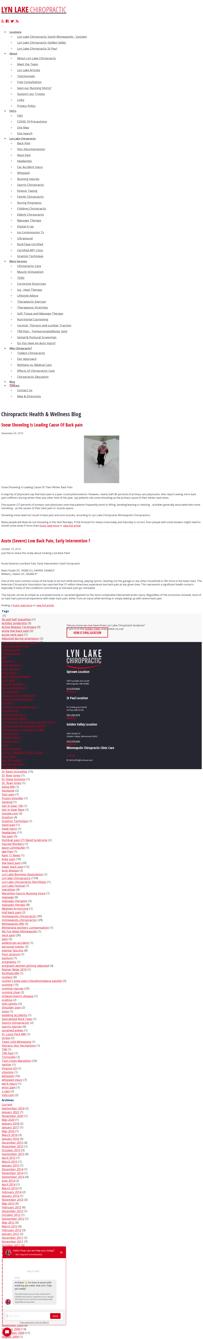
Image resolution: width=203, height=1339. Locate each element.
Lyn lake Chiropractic (16, 878)
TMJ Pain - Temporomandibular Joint (42, 331)
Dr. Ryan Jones (11, 783)
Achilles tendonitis (14, 623)
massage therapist (14, 901)
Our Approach (26, 359)
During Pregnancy (29, 203)
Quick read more (49, 525)
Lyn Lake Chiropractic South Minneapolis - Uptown (52, 37)
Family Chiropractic (30, 197)
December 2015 (12, 1142)
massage (8, 897)
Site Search (24, 133)
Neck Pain (24, 155)
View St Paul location (87, 632)
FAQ (20, 115)
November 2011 (12, 1241)
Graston (7, 817)
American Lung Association (20, 642)
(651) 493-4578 (73, 714)
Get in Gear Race (13, 809)
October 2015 (11, 1150)
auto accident (11, 665)
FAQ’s (13, 111)
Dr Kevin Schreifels (14, 771)
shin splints (10, 1004)
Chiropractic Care (29, 266)
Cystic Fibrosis (12, 749)
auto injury (9, 672)
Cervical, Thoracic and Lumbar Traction (44, 325)
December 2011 (12, 1238)
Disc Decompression (31, 149)
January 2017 (10, 1127)
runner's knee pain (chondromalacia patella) (32, 981)
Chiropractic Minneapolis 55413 (23, 726)
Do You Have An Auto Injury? (36, 343)
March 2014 (9, 1188)
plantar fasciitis (12, 950)
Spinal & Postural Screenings (36, 337)
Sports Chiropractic (30, 185)
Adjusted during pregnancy (20, 638)
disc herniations (13, 764)
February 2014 (11, 1192)
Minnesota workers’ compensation (25, 927)
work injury (9, 1083)
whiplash (8, 1076)
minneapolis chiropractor (19, 920)
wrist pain (9, 1087)
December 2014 (12, 1169)
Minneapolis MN (13, 924)
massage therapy (13, 905)
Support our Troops (31, 94)
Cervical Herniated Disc (17, 699)
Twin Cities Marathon (16, 1061)
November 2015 (12, 1146)
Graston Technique (30, 256)
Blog (12, 382)
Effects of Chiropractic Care (36, 371)
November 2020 (12, 1116)
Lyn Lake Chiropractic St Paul (37, 48)
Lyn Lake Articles (28, 70)
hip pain (7, 836)
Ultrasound (25, 238)
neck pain (8, 935)
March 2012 (9, 1226)
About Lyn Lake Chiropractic (36, 58)
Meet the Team (27, 64)
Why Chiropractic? (21, 348)
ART (4, 657)
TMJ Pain (8, 1053)
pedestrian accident (15, 943)
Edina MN (8, 787)
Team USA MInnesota (16, 1042)
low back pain (11, 863)
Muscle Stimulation (30, 272)
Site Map (23, 127)
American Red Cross (15, 646)
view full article (72, 525)
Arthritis (7, 661)
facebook (8, 790)
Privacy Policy (26, 106)
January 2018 (10, 1123)
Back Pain (23, 143)
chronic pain (10, 741)
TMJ (4, 1049)
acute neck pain (12, 634)
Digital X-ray (25, 226)
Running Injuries (28, 179)
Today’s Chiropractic (31, 353)
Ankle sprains (11, 653)
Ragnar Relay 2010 (14, 969)
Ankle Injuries (11, 650)
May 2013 (8, 1203)
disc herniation (12, 760)
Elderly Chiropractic (30, 214)
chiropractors (11, 737)
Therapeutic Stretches (32, 307)
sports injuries (12, 1026)
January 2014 (10, 1196)
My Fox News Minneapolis (19, 931)
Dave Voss (9, 756)
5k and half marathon (16, 619)
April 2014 (8, 1184)
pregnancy (9, 962)
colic (5, 745)
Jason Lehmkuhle (13, 848)
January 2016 (10, 1139)
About (13, 53)
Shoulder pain (11, 1007)
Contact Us (24, 390)
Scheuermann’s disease (17, 996)
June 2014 (8, 1181)
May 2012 (8, 1222)
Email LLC (71, 691)
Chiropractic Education (33, 377)
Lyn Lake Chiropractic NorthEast (24, 882)
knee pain (8, 859)
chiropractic (10, 711)
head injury (9, 829)
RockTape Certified (30, 244)
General (7, 802)
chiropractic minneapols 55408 (23, 730)
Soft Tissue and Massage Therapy (40, 313)
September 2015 (13, 1154)
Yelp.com (8, 1095)
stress (6, 1038)
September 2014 (13, 1177)
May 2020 (8, 1120)
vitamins (7, 1072)
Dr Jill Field (9, 768)
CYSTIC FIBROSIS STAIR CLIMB (22, 752)
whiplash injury (12, 1080)
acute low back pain (15, 631)
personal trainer (13, 946)
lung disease (10, 870)
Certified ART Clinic (30, 250)
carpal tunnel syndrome (18, 695)
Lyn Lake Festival (13, 886)
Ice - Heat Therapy (29, 290)
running (7, 985)
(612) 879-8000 (73, 688)
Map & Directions (29, 396)
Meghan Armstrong (15, 908)
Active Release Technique (19, 627)
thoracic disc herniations (19, 1045)
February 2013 (11, 1207)
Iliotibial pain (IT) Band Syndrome (24, 840)
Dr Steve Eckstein (14, 779)
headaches (9, 832)
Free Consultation (29, 82)
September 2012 (13, 1219)
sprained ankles (12, 1030)
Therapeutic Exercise (31, 301)
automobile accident (16, 676)
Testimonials (26, 76)
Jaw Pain (7, 851)
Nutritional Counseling (32, 319)
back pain (8, 680)
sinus (5, 1011)
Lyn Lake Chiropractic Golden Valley (41, 42)
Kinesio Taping (27, 191)
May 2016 (8, 1131)
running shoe (11, 992)
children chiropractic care (19, 707)
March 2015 (9, 1161)
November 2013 (12, 1200)
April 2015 (8, 1158)
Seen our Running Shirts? (34, 88)
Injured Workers (13, 844)
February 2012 (11, 1230)
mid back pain (11, 912)
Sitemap (71, 755)
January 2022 (10, 1112)
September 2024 (13, 1108)
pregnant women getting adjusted (25, 966)
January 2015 (10, 1165)
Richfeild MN (10, 973)
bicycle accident (12, 684)
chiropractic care (13, 714)
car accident (10, 692)
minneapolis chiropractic (19, 916)
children (7, 703)
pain (5, 939)
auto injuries (10, 669)
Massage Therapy (29, 220)
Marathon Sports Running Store (24, 893)
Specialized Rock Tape (17, 1019)
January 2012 (10, 1234)
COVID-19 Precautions (32, 121)
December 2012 (12, 1211)
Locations (15, 32)
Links (20, 100)
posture (7, 958)
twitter (6, 1064)
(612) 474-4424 (73, 741)
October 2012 (11, 1215)
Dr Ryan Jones (11, 775)
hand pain (8, 825)
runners (7, 977)
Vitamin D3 (9, 1068)
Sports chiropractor (15, 1023)
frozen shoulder (12, 798)
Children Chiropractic (31, 208)
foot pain (8, 794)
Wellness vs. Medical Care (34, 365)
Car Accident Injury (30, 167)
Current (7, 1104)
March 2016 (9, 1135)
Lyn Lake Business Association (22, 874)
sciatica (7, 1000)
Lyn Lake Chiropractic (23, 138)
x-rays (6, 1091)
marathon (8, 889)
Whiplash (23, 173)
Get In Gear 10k (12, 806)
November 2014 (12, 1173)
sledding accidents (14, 1015)
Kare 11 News (11, 855)
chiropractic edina (14, 718)
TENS (20, 278)
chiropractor (10, 733)
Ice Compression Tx (30, 232)
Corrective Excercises (31, 284)
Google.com (10, 813)
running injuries (12, 988)
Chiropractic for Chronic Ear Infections (28, 722)
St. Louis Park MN (14, 1034)
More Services (18, 261)
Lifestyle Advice (27, 295)
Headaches (24, 161)
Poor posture (11, 954)
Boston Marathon (14, 688)
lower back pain (12, 867)
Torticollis (9, 1057)
